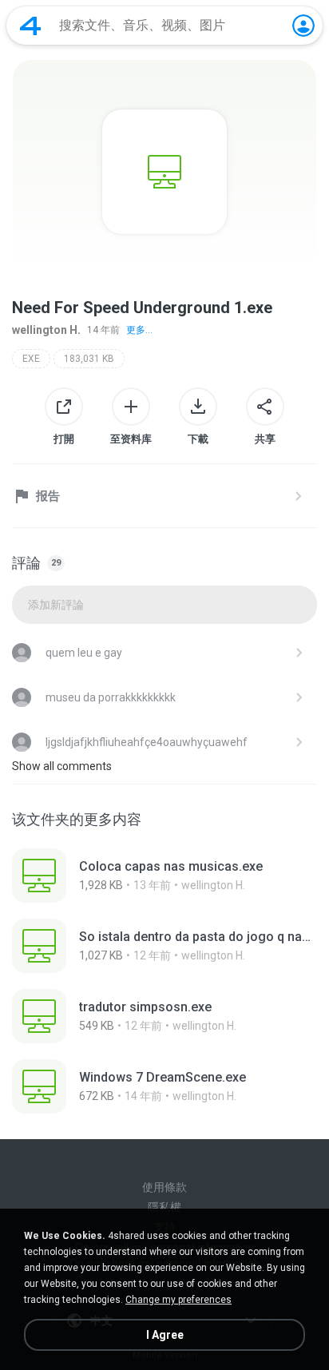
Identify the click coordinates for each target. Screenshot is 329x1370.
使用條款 (164, 1187)
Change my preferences (178, 1299)
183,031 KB (89, 358)
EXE (31, 358)
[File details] (164, 875)
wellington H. (46, 330)
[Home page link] (30, 25)
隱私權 (164, 1207)
